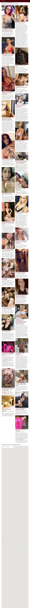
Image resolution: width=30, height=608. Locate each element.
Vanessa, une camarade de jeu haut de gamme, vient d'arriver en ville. (8, 354)
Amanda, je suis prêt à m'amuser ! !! (20, 354)
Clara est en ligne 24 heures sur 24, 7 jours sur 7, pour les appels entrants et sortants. (8, 30)
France (6, 2)
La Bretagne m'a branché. (21, 272)
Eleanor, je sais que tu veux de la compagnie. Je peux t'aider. (8, 55)
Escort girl (3, 2)
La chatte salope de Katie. (21, 140)
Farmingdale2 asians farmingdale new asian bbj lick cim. (21, 87)
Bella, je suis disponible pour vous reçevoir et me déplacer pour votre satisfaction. (21, 161)
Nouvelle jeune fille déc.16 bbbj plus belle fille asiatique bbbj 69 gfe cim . (8, 223)
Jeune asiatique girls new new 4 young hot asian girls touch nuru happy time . (8, 389)
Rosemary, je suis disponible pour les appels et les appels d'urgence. (21, 241)
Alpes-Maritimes (10, 2)
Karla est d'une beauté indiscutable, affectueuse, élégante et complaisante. (7, 118)
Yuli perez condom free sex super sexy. (21, 430)
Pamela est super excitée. (7, 330)
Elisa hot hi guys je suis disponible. (6, 410)
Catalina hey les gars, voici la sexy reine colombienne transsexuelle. (21, 105)
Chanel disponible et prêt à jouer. (21, 66)
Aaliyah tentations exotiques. (7, 159)
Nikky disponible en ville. (7, 193)
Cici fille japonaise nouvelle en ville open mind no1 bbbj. (8, 308)
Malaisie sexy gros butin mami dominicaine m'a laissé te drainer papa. (8, 92)
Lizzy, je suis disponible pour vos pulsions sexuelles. (21, 409)
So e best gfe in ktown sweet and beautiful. (7, 279)
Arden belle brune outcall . (21, 22)
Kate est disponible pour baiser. (22, 212)
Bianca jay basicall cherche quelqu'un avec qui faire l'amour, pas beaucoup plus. (21, 296)
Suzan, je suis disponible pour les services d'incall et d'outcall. (8, 250)
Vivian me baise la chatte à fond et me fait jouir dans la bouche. (21, 384)
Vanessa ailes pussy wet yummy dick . (20, 189)
